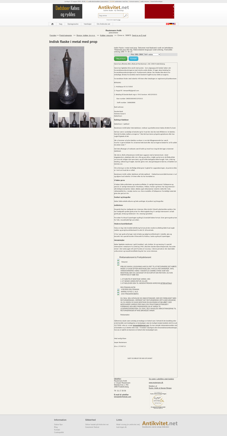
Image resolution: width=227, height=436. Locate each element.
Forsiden (53, 35)
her (119, 20)
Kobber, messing (106, 35)
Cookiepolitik (59, 432)
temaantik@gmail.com (122, 397)
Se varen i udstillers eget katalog (161, 379)
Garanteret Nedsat (92, 427)
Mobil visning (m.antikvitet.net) (128, 424)
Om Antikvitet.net (103, 24)
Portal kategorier (65, 35)
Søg (60, 24)
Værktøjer (87, 24)
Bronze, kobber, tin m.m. (86, 35)
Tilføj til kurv (121, 59)
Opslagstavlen (73, 24)
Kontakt (133, 59)
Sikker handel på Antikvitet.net (97, 424)
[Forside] (52, 24)
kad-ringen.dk (121, 427)
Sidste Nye (58, 424)
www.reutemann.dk (156, 383)
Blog (56, 427)
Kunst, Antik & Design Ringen (160, 388)
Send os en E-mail (139, 35)
